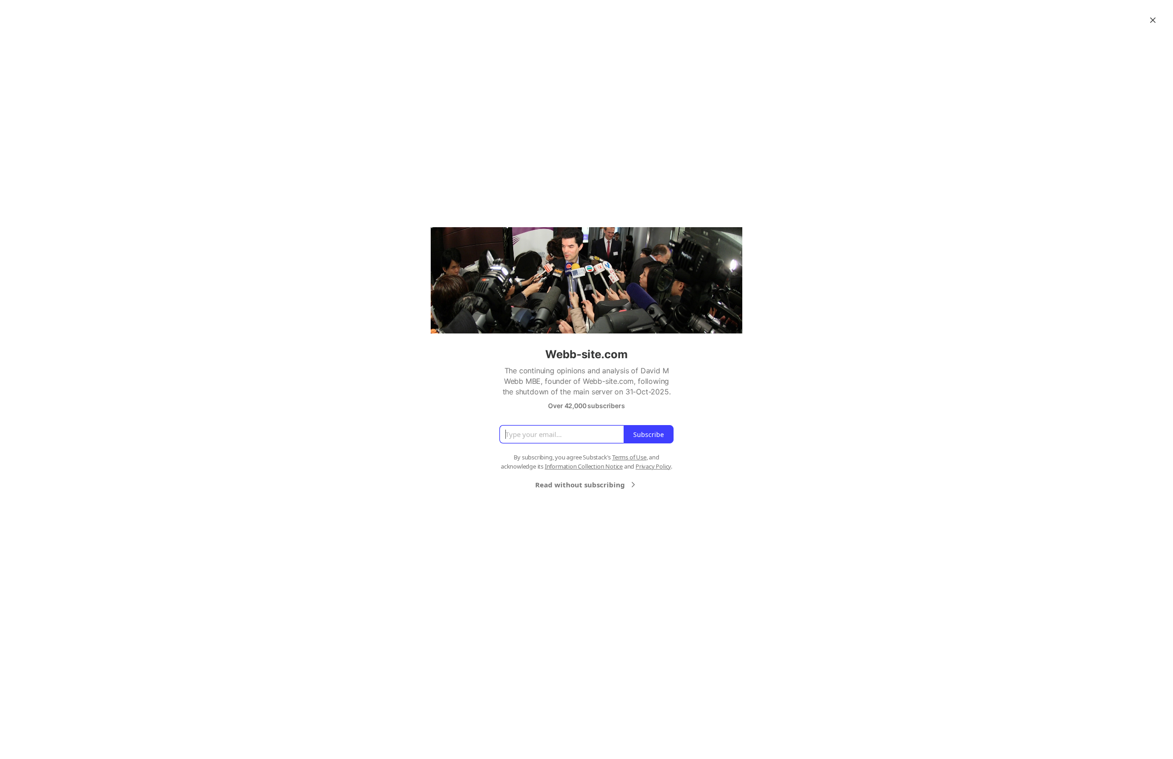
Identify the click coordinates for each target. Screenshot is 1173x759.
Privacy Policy (653, 466)
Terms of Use (629, 457)
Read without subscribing (580, 484)
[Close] (1153, 20)
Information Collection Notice (584, 466)
